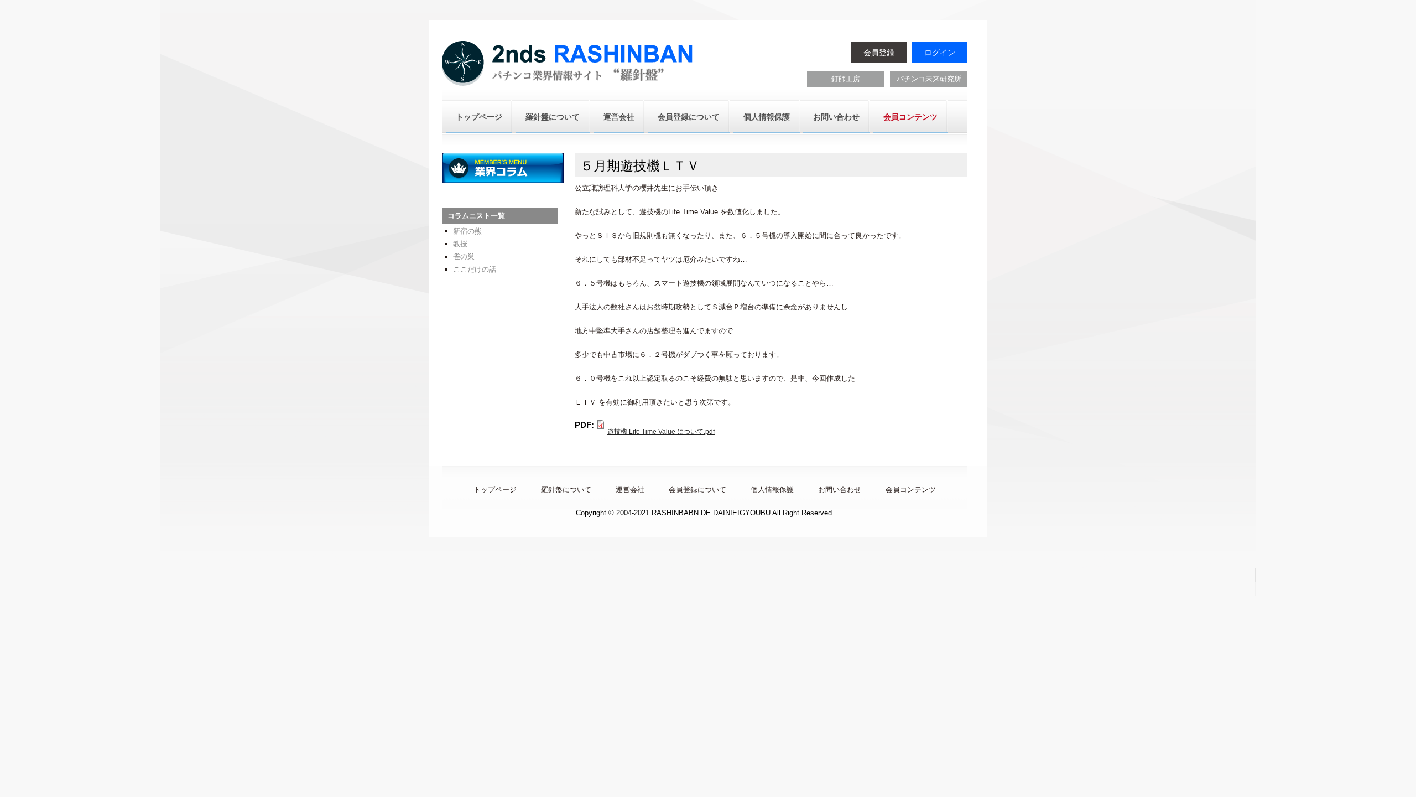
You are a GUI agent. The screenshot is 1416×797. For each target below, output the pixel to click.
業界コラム (503, 168)
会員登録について (689, 116)
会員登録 (878, 52)
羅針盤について (552, 116)
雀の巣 (464, 256)
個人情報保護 (766, 116)
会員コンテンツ (910, 116)
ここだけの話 (474, 269)
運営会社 (618, 116)
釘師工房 (845, 79)
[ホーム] (569, 65)
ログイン (939, 52)
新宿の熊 (467, 231)
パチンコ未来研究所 (929, 79)
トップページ (479, 116)
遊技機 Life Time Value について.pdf (661, 432)
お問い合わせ (836, 116)
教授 (460, 244)
